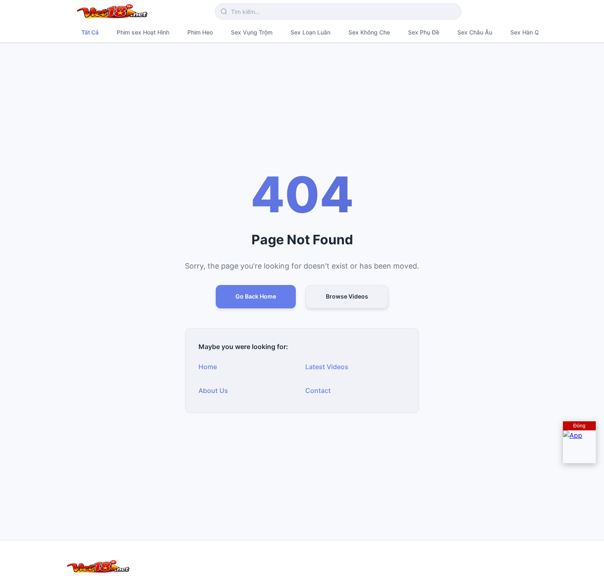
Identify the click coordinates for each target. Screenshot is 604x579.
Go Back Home (255, 296)
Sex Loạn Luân (310, 32)
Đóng (579, 426)
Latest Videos (326, 367)
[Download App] (579, 446)
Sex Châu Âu (474, 32)
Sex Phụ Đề (423, 32)
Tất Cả (90, 32)
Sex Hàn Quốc (529, 32)
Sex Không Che (369, 32)
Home (207, 367)
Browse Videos (347, 296)
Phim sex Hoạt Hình (143, 32)
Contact (318, 390)
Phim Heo (200, 32)
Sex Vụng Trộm (251, 32)
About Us (213, 390)
